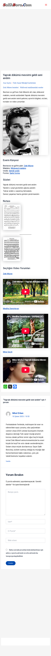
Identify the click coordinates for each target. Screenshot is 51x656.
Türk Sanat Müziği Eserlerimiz (24, 83)
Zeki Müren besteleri (11, 87)
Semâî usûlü (14, 171)
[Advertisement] (25, 44)
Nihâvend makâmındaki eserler (31, 87)
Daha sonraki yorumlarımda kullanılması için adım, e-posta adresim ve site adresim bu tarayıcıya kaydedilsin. (24, 553)
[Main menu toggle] (46, 4)
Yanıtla (8, 461)
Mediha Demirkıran (11, 308)
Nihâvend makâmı (18, 168)
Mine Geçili (7, 352)
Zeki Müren (28, 166)
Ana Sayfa (7, 83)
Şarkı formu (15, 173)
